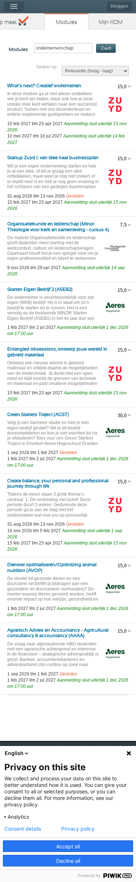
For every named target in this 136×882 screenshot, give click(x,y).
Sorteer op (46, 67)
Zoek (106, 48)
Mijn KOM (111, 22)
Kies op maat (8, 22)
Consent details (22, 829)
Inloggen (119, 6)
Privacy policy (78, 829)
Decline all (68, 861)
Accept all (68, 846)
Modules (66, 22)
